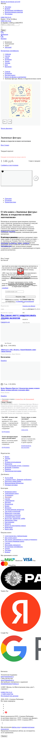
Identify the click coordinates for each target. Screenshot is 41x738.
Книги (7, 457)
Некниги (8, 524)
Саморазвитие (9, 500)
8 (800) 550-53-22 (6, 692)
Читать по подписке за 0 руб (10, 1)
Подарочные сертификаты (14, 10)
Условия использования (13, 462)
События (8, 54)
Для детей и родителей (12, 511)
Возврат (7, 8)
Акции (7, 61)
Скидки (7, 56)
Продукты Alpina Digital (13, 481)
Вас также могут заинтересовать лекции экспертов (18, 316)
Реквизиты (8, 464)
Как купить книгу (11, 538)
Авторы (7, 63)
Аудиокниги (9, 495)
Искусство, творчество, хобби (15, 518)
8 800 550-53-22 (6, 17)
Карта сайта (9, 529)
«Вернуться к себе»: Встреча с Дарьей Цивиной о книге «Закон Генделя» (18, 350)
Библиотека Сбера (11, 520)
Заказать (24, 430)
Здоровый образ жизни (12, 516)
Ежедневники (9, 522)
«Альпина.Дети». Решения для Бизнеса (18, 479)
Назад (3, 402)
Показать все (34, 309)
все (5, 322)
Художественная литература (14, 509)
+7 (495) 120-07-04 (7, 694)
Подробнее (6, 431)
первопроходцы (6, 246)
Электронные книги (12, 493)
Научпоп (8, 502)
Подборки (8, 59)
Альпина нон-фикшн (28, 306)
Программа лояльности (13, 545)
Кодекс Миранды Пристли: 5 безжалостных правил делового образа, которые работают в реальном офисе (20, 389)
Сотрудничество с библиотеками (16, 536)
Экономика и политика (13, 515)
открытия (26, 243)
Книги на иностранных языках (15, 525)
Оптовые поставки (11, 485)
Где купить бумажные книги (14, 541)
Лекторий (8, 47)
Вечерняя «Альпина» (12, 467)
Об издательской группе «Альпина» (17, 465)
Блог (6, 65)
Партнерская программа (13, 471)
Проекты (8, 469)
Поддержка (8, 14)
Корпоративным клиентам (14, 12)
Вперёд (9, 402)
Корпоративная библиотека (14, 483)
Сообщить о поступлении (9, 165)
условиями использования (25, 301)
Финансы (8, 508)
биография (4, 243)
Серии (7, 58)
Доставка (8, 7)
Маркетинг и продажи (12, 513)
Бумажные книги (11, 491)
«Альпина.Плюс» (19, 399)
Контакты (8, 66)
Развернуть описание (8, 231)
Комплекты (9, 527)
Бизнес (7, 506)
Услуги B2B (9, 478)
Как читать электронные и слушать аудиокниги (21, 539)
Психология (9, 504)
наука (20, 243)
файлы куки (16, 727)
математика (13, 243)
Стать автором (13, 696)
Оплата (7, 548)
